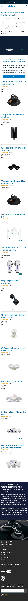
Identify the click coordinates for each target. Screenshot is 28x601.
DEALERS (4, 554)
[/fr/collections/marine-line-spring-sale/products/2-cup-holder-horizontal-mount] (14, 368)
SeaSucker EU (7, 594)
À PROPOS (4, 549)
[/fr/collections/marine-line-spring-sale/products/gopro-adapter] (14, 135)
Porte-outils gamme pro (12, 381)
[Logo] (12, 6)
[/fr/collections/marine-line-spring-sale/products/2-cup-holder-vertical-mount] (14, 168)
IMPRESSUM (4, 557)
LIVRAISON (4, 562)
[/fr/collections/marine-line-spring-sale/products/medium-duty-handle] (14, 302)
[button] (26, 5)
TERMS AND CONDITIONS (8, 567)
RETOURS (4, 559)
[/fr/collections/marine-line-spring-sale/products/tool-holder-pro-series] (14, 399)
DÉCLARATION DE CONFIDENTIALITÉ (11, 564)
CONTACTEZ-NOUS (6, 552)
